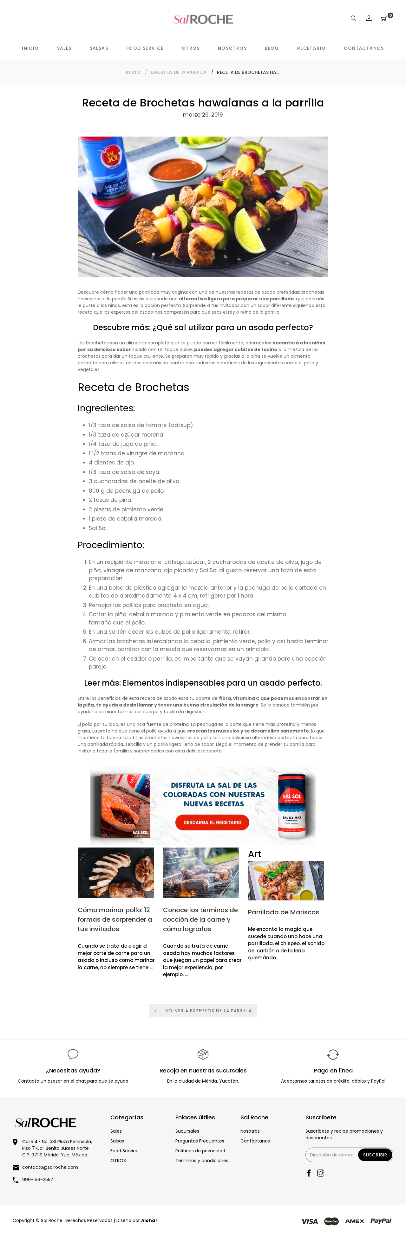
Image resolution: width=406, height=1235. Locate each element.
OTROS (118, 1160)
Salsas (117, 1141)
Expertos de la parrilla (178, 72)
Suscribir (375, 1155)
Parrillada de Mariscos (283, 912)
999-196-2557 (37, 1179)
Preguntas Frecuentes (199, 1141)
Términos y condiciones (201, 1160)
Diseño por (136, 1220)
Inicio (133, 72)
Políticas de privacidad (200, 1151)
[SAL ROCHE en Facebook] (308, 1174)
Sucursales (187, 1131)
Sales (116, 1131)
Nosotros (250, 1131)
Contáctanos (255, 1141)
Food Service (124, 1151)
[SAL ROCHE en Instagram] (320, 1174)
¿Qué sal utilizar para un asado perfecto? (233, 327)
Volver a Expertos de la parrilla (208, 1011)
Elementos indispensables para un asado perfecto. (222, 683)
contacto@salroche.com (50, 1167)
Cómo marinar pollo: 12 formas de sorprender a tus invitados (115, 919)
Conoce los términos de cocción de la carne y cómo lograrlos (200, 919)
